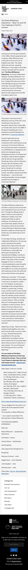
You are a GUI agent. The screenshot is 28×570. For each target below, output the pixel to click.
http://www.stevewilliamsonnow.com (13, 401)
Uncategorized (9, 508)
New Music (5, 473)
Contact (9, 558)
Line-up (12, 471)
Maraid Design (16, 561)
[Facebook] (13, 555)
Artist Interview (21, 471)
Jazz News (7, 504)
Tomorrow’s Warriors (17, 134)
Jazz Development (10, 491)
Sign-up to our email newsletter (14, 2)
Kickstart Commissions (12, 484)
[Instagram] (16, 555)
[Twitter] (11, 555)
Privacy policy (16, 558)
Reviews (7, 501)
